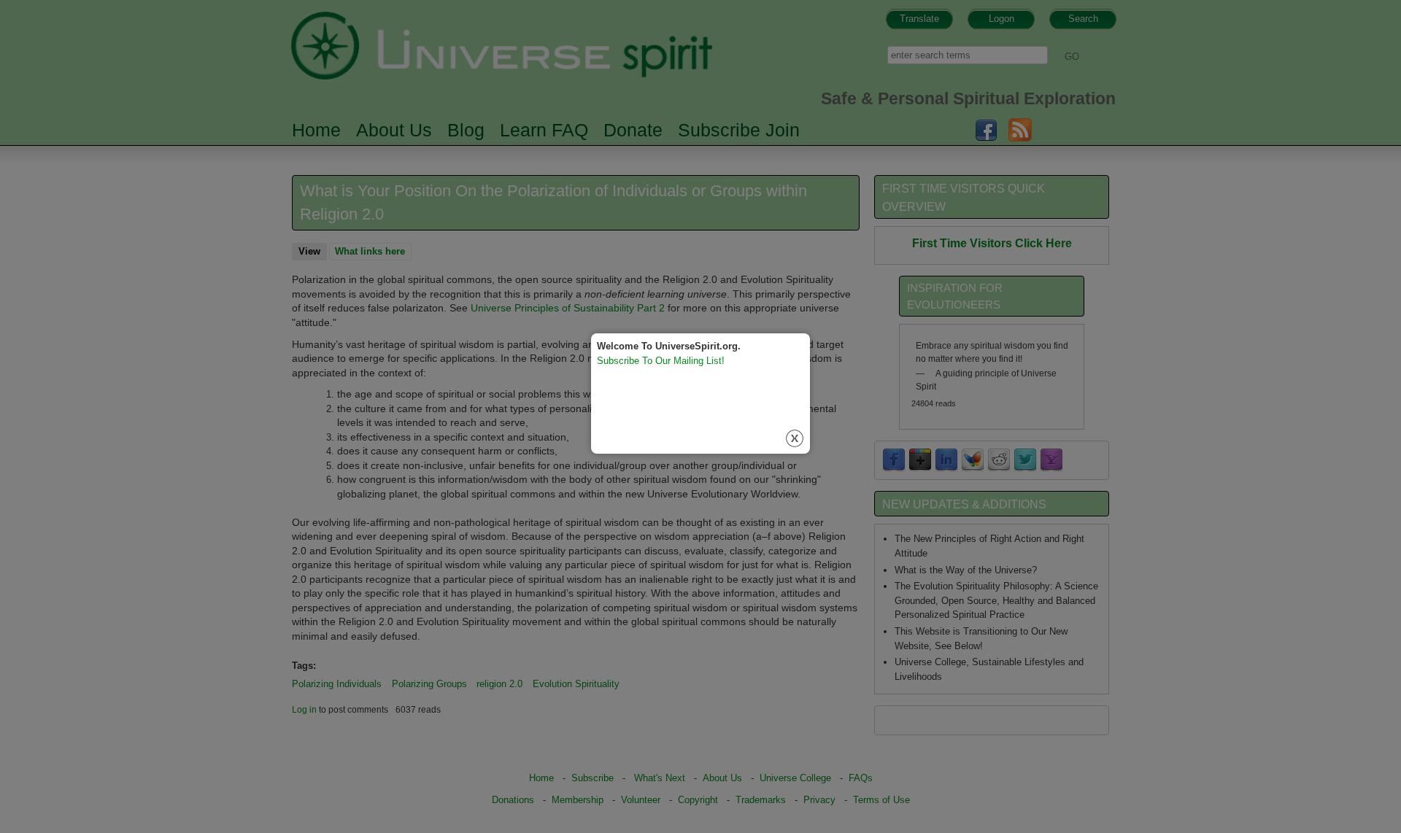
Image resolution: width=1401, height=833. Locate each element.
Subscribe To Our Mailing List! (661, 360)
